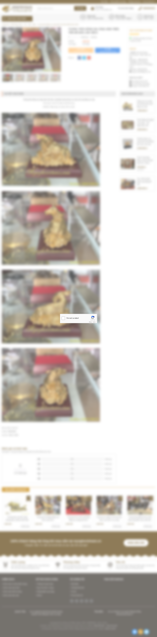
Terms (94, 322)
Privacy (90, 322)
